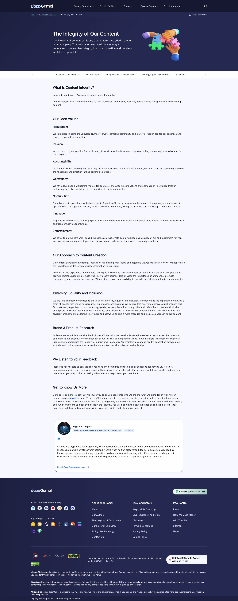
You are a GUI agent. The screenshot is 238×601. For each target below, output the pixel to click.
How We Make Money (184, 514)
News (176, 531)
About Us (74, 398)
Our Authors (98, 514)
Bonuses (128, 6)
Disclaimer (137, 520)
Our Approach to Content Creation (120, 74)
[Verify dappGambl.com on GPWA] (74, 556)
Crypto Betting (107, 6)
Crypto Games (148, 6)
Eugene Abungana (82, 426)
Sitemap (177, 525)
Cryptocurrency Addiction (146, 514)
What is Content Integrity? (68, 74)
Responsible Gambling (47, 15)
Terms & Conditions (142, 525)
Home (33, 15)
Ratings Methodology (103, 531)
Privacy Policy (139, 531)
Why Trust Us (180, 520)
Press (176, 509)
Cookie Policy (139, 536)
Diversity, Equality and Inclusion (155, 74)
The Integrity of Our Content (106, 520)
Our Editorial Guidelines (104, 525)
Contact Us (98, 536)
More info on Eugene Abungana (71, 467)
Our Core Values (92, 74)
